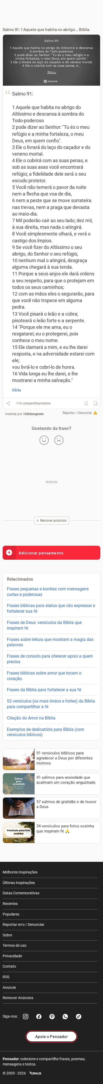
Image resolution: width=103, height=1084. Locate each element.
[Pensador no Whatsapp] (65, 1016)
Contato (9, 966)
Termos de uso (14, 945)
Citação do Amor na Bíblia (31, 718)
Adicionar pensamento (40, 552)
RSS (6, 977)
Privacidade (12, 956)
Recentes (10, 903)
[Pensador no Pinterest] (52, 1016)
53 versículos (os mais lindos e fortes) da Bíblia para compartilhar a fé (51, 704)
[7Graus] (35, 1073)
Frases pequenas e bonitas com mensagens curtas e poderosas (48, 591)
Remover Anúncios (18, 998)
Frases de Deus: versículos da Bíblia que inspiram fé (44, 625)
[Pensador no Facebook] (39, 1016)
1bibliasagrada (33, 414)
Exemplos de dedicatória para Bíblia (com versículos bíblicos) (45, 732)
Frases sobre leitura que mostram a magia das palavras (50, 642)
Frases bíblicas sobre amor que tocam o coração (44, 676)
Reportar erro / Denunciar (23, 924)
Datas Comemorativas (21, 893)
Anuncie (9, 987)
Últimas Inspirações (19, 883)
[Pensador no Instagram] (25, 1016)
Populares (11, 914)
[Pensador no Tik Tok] (78, 1016)
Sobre (7, 935)
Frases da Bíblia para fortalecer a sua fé (44, 689)
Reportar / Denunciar (77, 413)
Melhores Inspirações (20, 872)
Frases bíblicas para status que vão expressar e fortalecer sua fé (51, 608)
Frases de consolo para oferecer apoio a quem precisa (50, 659)
